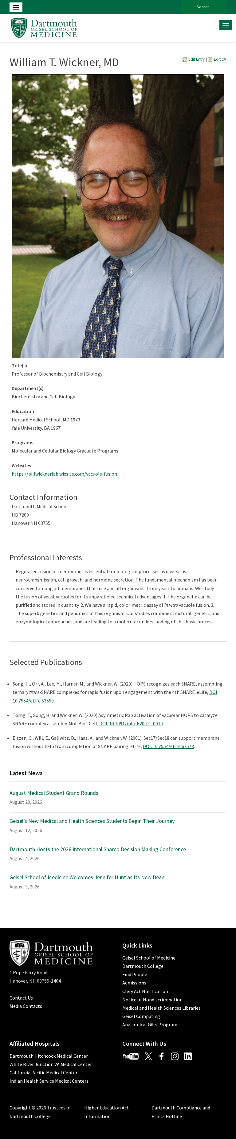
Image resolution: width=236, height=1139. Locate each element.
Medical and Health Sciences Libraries (161, 1008)
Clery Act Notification (145, 991)
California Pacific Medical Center (43, 1072)
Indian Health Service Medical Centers (49, 1081)
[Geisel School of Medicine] (44, 27)
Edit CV (220, 59)
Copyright (20, 1108)
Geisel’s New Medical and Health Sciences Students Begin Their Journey (92, 820)
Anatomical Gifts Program (149, 1024)
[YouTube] (133, 1056)
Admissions (134, 983)
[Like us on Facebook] (164, 1056)
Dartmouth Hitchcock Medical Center (49, 1056)
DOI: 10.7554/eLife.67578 (168, 746)
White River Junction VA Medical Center (51, 1064)
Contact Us (21, 998)
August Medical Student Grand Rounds (54, 792)
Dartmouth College (142, 966)
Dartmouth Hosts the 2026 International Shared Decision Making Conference (98, 849)
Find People (134, 974)
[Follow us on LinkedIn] (190, 1056)
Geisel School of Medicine (148, 958)
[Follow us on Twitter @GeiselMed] (151, 1056)
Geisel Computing (141, 1016)
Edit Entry (196, 59)
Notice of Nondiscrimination (152, 999)
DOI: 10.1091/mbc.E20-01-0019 (131, 723)
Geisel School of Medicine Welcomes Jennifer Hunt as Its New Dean (87, 877)
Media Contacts (26, 1006)
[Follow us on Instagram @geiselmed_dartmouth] (177, 1056)
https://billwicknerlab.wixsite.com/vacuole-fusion (64, 474)
